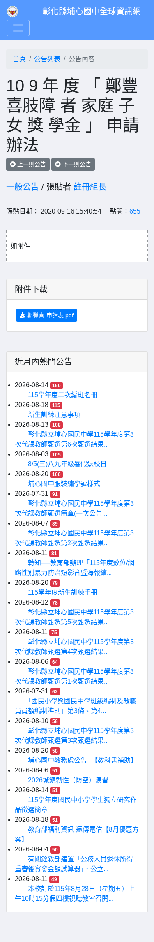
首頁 (19, 59)
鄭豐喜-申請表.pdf (49, 315)
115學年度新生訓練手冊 (62, 592)
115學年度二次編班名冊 (62, 394)
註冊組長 (90, 186)
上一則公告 (31, 164)
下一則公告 (76, 164)
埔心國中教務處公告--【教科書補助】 (82, 760)
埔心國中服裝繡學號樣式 (64, 483)
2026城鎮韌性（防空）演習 (68, 780)
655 (134, 211)
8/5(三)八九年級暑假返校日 (67, 464)
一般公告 (22, 186)
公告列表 (47, 59)
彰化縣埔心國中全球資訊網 (91, 11)
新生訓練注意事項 (54, 414)
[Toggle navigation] (18, 28)
